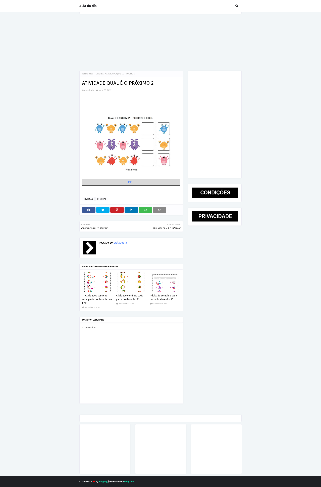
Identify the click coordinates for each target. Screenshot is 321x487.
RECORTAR (101, 199)
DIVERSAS (100, 74)
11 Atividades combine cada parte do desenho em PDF (97, 299)
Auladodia (89, 90)
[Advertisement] (160, 39)
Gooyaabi (129, 481)
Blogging (103, 481)
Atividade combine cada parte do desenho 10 (163, 297)
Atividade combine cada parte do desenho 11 (129, 297)
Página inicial (88, 74)
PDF (131, 182)
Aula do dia (88, 6)
